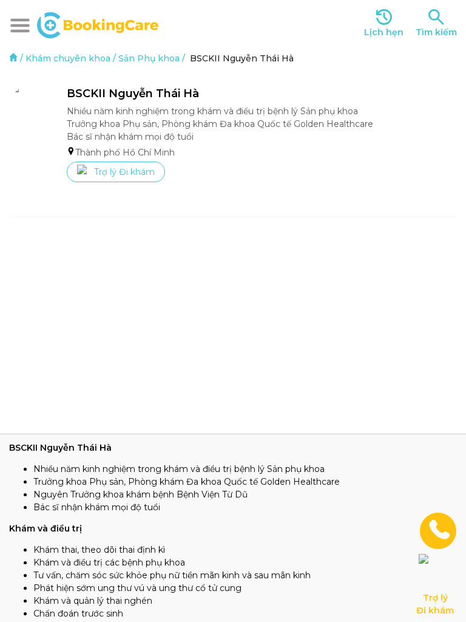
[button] (20, 25)
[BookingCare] (97, 23)
